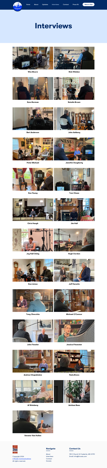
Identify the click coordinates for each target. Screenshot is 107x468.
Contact (49, 459)
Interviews (49, 456)
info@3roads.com (80, 456)
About (48, 454)
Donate (48, 461)
